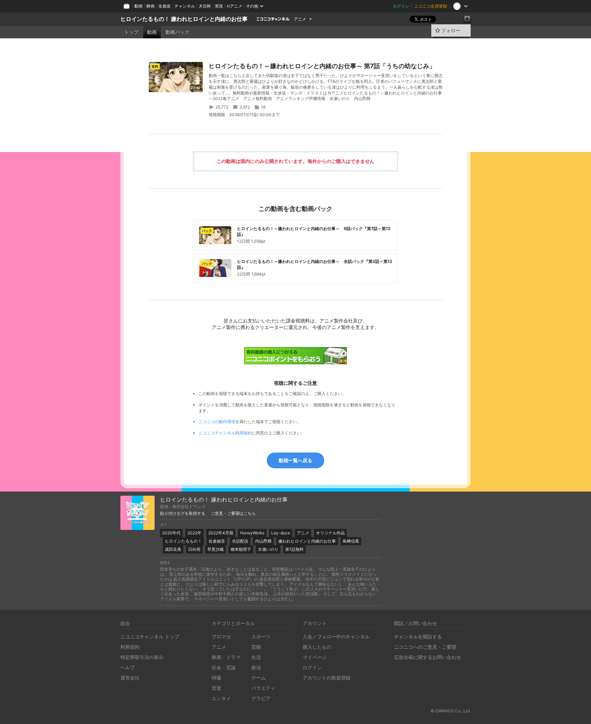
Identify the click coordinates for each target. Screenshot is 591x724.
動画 (138, 6)
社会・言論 (224, 667)
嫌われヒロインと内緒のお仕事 (307, 541)
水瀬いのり (268, 549)
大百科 (205, 6)
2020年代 (171, 532)
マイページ (315, 657)
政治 (256, 667)
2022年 (194, 532)
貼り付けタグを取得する (182, 513)
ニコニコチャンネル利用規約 (225, 432)
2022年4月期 (220, 532)
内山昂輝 (263, 541)
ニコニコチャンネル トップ (149, 636)
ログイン (401, 6)
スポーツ (261, 636)
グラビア (261, 698)
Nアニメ (234, 6)
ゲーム (258, 678)
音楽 (216, 688)
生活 (256, 657)
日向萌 (194, 549)
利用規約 (130, 647)
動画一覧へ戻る (295, 460)
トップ (131, 32)
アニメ (300, 19)
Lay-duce (280, 532)
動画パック (177, 32)
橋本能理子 (241, 549)
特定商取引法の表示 (141, 657)
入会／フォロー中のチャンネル (336, 636)
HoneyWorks (252, 532)
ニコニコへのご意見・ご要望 (425, 647)
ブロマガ (221, 636)
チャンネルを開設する (418, 636)
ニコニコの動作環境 (216, 421)
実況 (219, 6)
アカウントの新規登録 (327, 678)
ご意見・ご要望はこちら (233, 513)
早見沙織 (215, 549)
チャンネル (184, 6)
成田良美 (173, 549)
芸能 (256, 647)
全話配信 (240, 541)
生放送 (164, 6)
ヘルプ (127, 667)
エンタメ (221, 698)
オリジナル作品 (330, 532)
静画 (150, 6)
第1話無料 (294, 549)
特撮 (216, 678)
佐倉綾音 (217, 541)
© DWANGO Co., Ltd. (451, 710)
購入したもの (317, 647)
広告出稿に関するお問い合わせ (427, 657)
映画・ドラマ (226, 657)
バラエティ (263, 688)
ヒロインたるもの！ (183, 541)
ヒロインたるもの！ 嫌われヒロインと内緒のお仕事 (184, 19)
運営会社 (130, 678)
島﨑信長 (351, 541)
